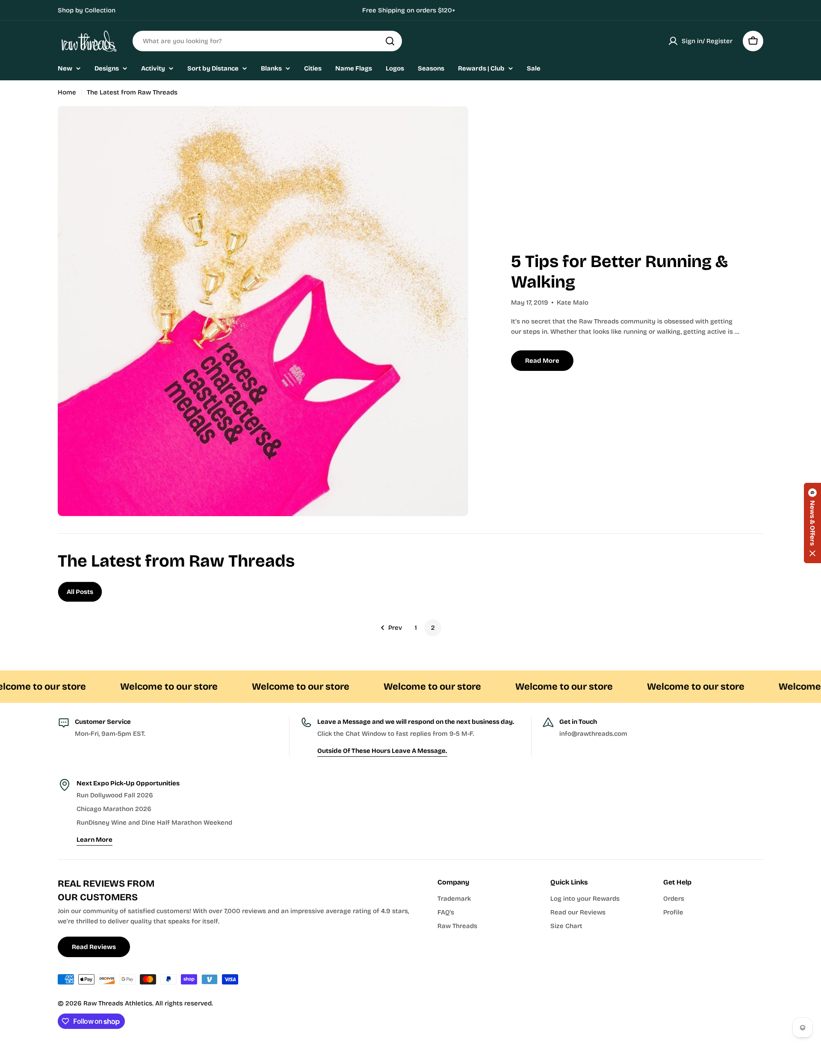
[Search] (390, 41)
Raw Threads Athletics (117, 1003)
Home (67, 92)
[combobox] (267, 41)
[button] (812, 523)
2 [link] (433, 628)
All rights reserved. (184, 1003)
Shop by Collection (86, 10)
